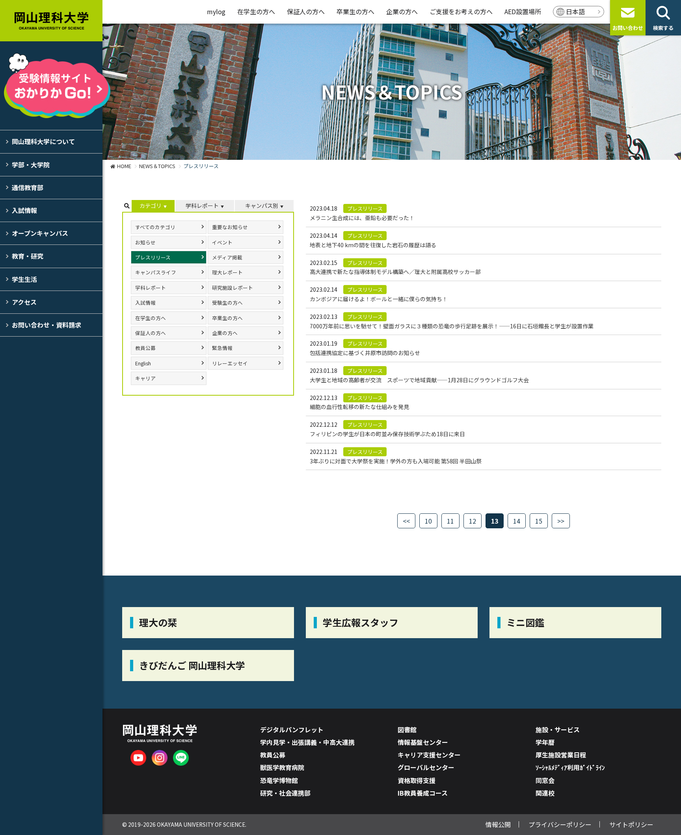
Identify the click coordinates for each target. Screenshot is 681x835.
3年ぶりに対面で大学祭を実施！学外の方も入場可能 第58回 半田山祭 (396, 461)
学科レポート (202, 205)
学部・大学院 (31, 164)
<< (406, 521)
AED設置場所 (522, 11)
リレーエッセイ (230, 363)
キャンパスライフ (155, 272)
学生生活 (24, 279)
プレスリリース (153, 257)
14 (516, 521)
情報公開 (498, 824)
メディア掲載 (227, 257)
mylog (216, 11)
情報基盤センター (423, 742)
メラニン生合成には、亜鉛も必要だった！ (362, 218)
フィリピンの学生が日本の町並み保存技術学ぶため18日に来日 (387, 434)
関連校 (545, 793)
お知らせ (145, 242)
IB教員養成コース (423, 793)
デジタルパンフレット (292, 729)
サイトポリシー (631, 824)
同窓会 (545, 780)
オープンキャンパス (40, 233)
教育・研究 (27, 256)
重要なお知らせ (230, 227)
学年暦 (545, 742)
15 (538, 521)
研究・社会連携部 (285, 793)
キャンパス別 (261, 205)
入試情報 (24, 210)
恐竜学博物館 (279, 780)
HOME (124, 166)
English (143, 363)
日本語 (575, 11)
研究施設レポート (232, 287)
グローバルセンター (426, 767)
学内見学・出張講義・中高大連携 (307, 742)
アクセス (24, 302)
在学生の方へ (256, 11)
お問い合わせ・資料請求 (46, 325)
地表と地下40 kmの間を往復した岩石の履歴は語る (373, 245)
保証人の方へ (306, 11)
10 (428, 521)
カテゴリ (151, 205)
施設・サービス (558, 729)
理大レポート (227, 272)
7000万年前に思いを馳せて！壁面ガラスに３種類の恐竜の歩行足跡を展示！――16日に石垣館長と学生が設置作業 (452, 326)
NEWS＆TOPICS (157, 166)
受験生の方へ (227, 302)
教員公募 (145, 348)
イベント (222, 242)
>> (560, 521)
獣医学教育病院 (282, 767)
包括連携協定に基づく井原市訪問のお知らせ (365, 353)
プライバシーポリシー (560, 824)
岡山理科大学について (43, 141)
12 (472, 521)
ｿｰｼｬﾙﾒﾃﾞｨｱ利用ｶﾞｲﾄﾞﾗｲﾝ (570, 767)
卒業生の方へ (355, 11)
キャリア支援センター (429, 754)
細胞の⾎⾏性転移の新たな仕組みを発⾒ (359, 407)
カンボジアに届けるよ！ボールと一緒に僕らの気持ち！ (379, 299)
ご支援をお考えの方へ (461, 11)
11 (450, 521)
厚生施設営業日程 (561, 754)
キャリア (145, 378)
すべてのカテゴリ (155, 227)
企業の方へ (402, 11)
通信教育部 (27, 187)
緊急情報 (222, 348)
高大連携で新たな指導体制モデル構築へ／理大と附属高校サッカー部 (395, 272)
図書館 (407, 729)
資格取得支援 (416, 780)
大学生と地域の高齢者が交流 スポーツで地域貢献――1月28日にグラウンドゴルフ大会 (419, 380)
